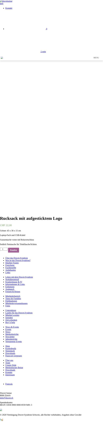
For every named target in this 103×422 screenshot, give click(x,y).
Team (7, 363)
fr (2, 3)
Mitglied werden (12, 315)
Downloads (10, 353)
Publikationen (11, 301)
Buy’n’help (10, 322)
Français (8, 384)
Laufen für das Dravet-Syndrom (18, 313)
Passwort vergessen (13, 356)
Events (8, 329)
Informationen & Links (15, 284)
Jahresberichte (11, 339)
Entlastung (9, 287)
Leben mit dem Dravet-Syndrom (19, 277)
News (7, 332)
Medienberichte (12, 334)
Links (7, 272)
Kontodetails (10, 348)
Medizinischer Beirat (14, 367)
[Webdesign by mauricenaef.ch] (1, 421)
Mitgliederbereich (12, 296)
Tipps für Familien (13, 298)
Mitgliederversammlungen (16, 303)
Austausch (9, 289)
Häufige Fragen (12, 263)
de (1, 3)
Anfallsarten (10, 270)
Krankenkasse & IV (13, 282)
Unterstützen (10, 310)
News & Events (12, 327)
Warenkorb (10, 351)
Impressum (10, 375)
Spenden (9, 317)
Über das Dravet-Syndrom (16, 258)
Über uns (9, 360)
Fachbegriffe (10, 268)
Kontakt (8, 8)
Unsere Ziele (10, 365)
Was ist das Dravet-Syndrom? (17, 260)
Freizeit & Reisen (12, 291)
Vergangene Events (13, 341)
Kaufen (13, 250)
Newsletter (9, 337)
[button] (96, 57)
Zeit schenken (11, 320)
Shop (7, 346)
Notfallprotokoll (12, 279)
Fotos (7, 306)
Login (43, 51)
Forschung (9, 265)
